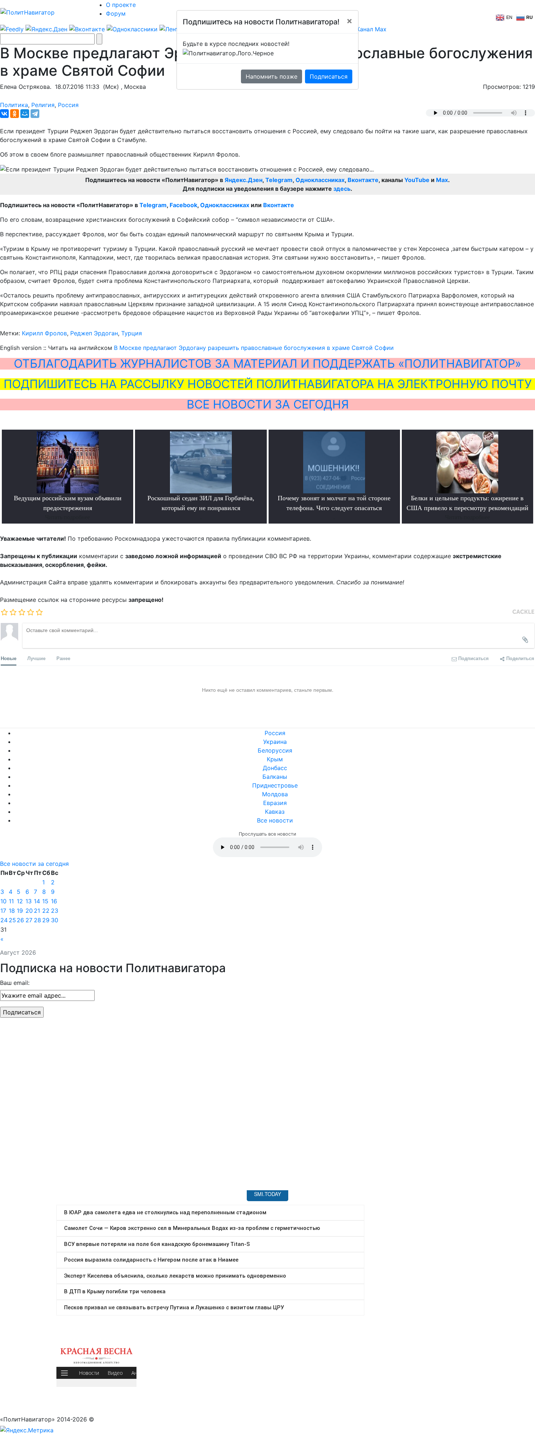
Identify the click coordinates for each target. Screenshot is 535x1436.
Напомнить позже (271, 76)
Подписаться (329, 76)
